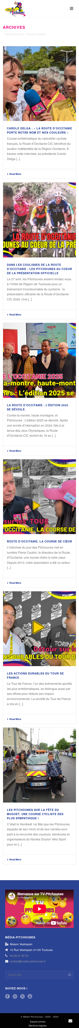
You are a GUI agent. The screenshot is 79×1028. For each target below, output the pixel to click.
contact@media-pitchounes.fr (28, 961)
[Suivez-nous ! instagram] (15, 996)
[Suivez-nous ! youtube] (30, 996)
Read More (15, 174)
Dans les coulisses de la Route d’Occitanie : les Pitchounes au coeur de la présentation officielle (39, 269)
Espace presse (37, 1021)
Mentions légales (38, 1025)
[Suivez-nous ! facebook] (7, 996)
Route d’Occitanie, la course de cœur (39, 541)
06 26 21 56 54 (19, 955)
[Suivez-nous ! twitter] (22, 996)
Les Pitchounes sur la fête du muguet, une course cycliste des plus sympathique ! (35, 814)
